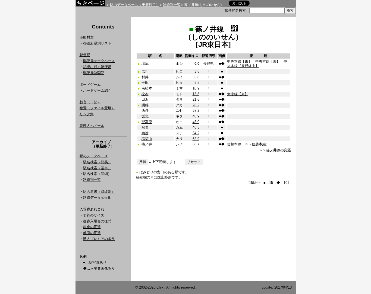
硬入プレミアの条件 (99, 239)
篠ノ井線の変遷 (278, 150)
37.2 (196, 110)
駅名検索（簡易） (97, 162)
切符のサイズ (93, 215)
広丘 (145, 71)
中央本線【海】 (267, 61)
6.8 (196, 77)
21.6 (196, 99)
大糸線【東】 (237, 94)
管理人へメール (92, 126)
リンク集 (87, 114)
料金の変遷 (92, 227)
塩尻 (145, 64)
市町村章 (87, 37)
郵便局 (85, 55)
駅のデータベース (94, 156)
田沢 (145, 99)
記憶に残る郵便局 (97, 67)
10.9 (196, 88)
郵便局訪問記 (93, 73)
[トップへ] (90, 4)
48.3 (196, 127)
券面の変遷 (92, 233)
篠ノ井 (147, 144)
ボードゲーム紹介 (97, 90)
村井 (145, 77)
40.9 (196, 116)
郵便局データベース (99, 61)
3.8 (196, 71)
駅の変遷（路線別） (99, 192)
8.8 (196, 83)
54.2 (196, 133)
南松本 (147, 88)
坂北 (145, 116)
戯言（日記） (90, 102)
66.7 (196, 144)
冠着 (145, 127)
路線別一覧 (172, 5)
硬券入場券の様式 (97, 221)
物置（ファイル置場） (97, 108)
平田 (145, 83)
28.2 (196, 105)
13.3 (196, 94)
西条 (145, 110)
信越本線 (234, 144)
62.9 (196, 139)
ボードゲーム (90, 84)
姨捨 (145, 133)
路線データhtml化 (97, 198)
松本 (145, 94)
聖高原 (147, 122)
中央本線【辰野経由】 (257, 63)
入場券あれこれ (92, 209)
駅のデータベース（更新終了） (134, 5)
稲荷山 (147, 139)
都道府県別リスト (97, 43)
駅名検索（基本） (97, 168)
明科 (145, 105)
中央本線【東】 (239, 61)
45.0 (196, 122)
